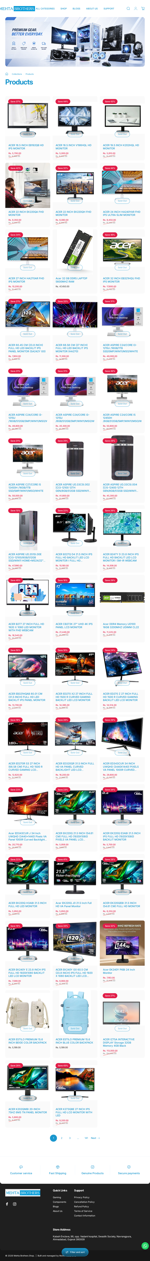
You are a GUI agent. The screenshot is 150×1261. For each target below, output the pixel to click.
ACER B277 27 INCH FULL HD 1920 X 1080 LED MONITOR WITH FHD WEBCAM (26, 627)
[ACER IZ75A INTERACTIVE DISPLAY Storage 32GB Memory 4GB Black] (122, 1012)
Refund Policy (81, 1206)
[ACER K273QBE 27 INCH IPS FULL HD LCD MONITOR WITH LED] (75, 1082)
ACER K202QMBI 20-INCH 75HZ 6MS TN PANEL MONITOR (27, 1111)
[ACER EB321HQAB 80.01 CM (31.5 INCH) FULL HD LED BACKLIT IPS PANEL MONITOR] (27, 667)
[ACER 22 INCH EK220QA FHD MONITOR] (27, 185)
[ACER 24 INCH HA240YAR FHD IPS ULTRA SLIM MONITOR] (122, 185)
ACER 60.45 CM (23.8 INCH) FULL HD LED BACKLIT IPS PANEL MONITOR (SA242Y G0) (27, 348)
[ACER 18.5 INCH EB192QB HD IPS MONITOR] (27, 118)
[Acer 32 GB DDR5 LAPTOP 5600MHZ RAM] (75, 252)
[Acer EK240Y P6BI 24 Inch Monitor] (122, 943)
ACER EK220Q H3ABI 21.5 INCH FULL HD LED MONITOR (27, 904)
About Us (57, 1211)
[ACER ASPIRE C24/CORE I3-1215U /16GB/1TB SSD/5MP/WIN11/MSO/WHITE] (122, 318)
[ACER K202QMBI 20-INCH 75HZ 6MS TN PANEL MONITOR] (27, 1082)
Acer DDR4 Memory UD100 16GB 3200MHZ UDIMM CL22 (121, 625)
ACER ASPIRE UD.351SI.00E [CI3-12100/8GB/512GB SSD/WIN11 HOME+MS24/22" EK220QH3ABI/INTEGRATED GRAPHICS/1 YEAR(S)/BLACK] (26, 560)
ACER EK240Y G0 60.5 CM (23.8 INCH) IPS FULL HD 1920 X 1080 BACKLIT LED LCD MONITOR (74, 974)
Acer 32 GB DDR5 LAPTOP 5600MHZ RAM (71, 280)
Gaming (57, 1197)
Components (59, 1202)
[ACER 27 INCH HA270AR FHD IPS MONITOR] (27, 252)
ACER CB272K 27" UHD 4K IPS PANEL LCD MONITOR (74, 625)
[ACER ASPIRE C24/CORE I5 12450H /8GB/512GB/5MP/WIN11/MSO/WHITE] (122, 388)
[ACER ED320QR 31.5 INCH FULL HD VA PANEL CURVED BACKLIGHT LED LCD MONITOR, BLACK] (75, 737)
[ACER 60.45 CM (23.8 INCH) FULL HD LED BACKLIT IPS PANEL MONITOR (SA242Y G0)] (27, 318)
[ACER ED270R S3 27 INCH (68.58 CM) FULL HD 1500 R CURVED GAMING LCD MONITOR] (27, 737)
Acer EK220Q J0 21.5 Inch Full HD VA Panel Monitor (74, 904)
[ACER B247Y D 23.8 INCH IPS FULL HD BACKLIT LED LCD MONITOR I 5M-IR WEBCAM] (122, 527)
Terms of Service (83, 1211)
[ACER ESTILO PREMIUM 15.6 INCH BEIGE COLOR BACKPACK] (27, 1012)
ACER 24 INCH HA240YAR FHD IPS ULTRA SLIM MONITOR (121, 213)
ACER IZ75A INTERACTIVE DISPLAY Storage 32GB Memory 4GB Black (118, 1042)
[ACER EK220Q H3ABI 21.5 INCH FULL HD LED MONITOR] (27, 876)
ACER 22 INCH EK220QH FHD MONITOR (73, 213)
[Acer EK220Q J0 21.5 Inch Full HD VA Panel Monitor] (75, 876)
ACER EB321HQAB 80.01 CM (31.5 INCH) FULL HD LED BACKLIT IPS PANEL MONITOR (26, 697)
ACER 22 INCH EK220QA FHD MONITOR (26, 213)
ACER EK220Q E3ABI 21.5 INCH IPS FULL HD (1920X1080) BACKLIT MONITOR (121, 836)
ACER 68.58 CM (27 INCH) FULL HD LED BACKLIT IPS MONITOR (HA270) (72, 348)
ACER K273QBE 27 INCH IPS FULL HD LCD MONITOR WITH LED (74, 1112)
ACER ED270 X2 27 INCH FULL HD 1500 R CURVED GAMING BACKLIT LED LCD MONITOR (74, 697)
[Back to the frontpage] (6, 74)
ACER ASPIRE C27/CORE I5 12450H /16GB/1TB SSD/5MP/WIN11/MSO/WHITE (25, 487)
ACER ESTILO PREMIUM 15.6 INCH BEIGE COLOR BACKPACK (27, 1041)
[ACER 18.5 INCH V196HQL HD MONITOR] (75, 118)
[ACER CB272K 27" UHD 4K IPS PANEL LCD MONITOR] (75, 597)
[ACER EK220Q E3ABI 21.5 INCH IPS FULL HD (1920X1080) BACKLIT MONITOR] (122, 806)
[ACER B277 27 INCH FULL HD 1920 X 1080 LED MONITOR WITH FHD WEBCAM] (27, 597)
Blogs (56, 1206)
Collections (17, 74)
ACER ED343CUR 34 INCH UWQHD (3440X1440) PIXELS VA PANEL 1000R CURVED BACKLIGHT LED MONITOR (121, 768)
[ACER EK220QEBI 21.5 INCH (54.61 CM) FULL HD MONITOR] (122, 876)
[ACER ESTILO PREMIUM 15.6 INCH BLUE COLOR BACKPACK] (75, 1012)
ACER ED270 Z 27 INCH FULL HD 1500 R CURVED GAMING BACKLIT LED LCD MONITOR (120, 697)
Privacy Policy (82, 1197)
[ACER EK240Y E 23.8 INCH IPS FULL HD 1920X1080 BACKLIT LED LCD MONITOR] (27, 943)
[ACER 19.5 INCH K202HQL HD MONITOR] (122, 118)
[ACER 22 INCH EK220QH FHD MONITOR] (75, 185)
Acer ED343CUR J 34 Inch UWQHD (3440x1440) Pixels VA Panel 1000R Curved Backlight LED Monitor (27, 838)
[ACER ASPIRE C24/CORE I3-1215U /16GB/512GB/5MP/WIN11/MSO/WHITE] (27, 388)
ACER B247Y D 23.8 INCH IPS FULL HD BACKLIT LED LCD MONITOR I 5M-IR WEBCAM (121, 557)
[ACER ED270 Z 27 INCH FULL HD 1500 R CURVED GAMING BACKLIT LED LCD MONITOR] (122, 667)
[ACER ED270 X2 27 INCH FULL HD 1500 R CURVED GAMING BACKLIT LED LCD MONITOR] (75, 667)
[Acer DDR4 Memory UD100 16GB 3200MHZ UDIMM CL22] (122, 597)
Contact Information (84, 1215)
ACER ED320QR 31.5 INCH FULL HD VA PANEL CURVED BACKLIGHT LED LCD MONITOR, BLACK (75, 768)
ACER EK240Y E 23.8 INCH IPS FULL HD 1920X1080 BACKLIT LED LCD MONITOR (27, 972)
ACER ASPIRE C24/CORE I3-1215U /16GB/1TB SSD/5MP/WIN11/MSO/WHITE (120, 348)
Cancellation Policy (84, 1202)
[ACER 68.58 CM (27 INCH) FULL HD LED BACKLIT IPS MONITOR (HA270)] (75, 318)
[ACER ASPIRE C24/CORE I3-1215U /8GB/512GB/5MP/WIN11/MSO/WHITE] (75, 388)
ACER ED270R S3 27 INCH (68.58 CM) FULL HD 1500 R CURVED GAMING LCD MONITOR (25, 768)
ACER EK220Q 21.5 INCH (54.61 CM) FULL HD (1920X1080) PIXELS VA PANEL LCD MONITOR (74, 838)
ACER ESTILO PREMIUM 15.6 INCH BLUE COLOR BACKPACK (74, 1041)
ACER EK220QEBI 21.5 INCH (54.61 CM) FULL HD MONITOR (121, 904)
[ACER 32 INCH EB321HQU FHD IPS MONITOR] (122, 252)
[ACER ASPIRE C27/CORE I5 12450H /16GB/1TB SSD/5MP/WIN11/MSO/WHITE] (27, 458)
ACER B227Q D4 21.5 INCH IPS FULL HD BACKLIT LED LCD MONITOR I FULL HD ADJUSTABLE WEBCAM (74, 559)
